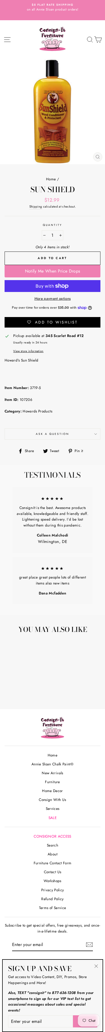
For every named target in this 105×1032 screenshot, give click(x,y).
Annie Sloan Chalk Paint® (53, 764)
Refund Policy (52, 899)
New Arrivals (52, 773)
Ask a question (52, 434)
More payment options (52, 298)
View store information (28, 351)
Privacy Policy (52, 890)
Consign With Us (52, 799)
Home (51, 179)
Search (52, 845)
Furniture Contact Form (52, 863)
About (52, 854)
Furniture (52, 782)
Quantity (52, 225)
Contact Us (52, 872)
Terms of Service (52, 907)
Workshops (52, 880)
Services (53, 808)
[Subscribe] (89, 944)
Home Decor (52, 790)
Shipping (35, 206)
